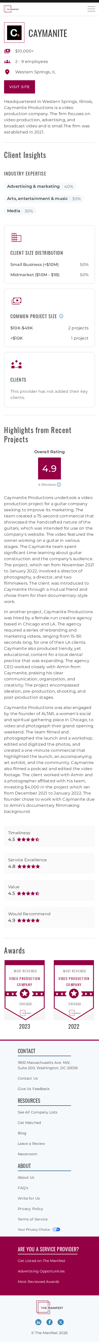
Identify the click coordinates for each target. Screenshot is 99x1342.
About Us (26, 1177)
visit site (19, 87)
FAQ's (23, 1188)
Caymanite (47, 33)
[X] (61, 1322)
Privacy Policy (30, 1208)
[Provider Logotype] (14, 32)
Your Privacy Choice (34, 1229)
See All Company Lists (37, 1112)
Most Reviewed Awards (38, 1281)
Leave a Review (31, 1143)
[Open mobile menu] (91, 8)
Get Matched (29, 1122)
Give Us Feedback (34, 1088)
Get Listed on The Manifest (41, 1260)
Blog (22, 1133)
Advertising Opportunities (41, 1271)
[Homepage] (11, 9)
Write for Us (29, 1198)
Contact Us (28, 1078)
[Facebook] (49, 1322)
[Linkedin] (38, 1322)
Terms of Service (32, 1219)
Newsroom (28, 1154)
